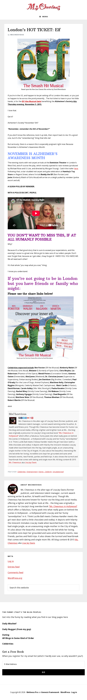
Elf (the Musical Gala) (31, 101)
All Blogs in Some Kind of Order (18, 638)
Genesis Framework (50, 692)
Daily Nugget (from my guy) (16, 629)
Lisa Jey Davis (30, 462)
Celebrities (21, 472)
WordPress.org (15, 578)
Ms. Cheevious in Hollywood (43, 6)
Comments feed (15, 572)
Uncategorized (58, 472)
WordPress (65, 692)
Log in (11, 561)
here (76, 168)
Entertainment (32, 472)
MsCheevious (17, 414)
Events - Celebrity (45, 472)
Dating (5, 634)
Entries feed (13, 566)
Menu (45, 16)
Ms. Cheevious (15, 462)
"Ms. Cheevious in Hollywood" (63, 506)
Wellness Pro (32, 692)
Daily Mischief (9, 623)
